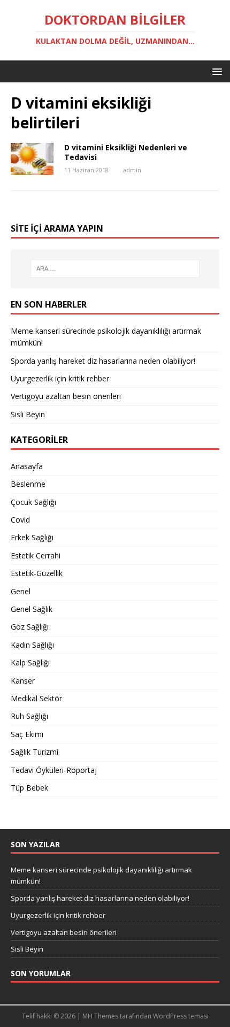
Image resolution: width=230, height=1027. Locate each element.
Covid (20, 520)
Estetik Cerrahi (35, 555)
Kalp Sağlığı (30, 662)
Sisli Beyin (28, 414)
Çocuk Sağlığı (33, 502)
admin (132, 170)
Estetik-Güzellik (37, 573)
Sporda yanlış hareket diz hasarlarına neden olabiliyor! (103, 361)
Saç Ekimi (27, 734)
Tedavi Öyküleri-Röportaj (54, 770)
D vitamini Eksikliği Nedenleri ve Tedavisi (125, 152)
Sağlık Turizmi (34, 752)
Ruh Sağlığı (29, 716)
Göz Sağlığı (30, 627)
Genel (20, 591)
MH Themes (100, 1016)
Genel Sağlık (31, 609)
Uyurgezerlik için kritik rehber (60, 378)
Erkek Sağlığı (32, 537)
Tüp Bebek (29, 788)
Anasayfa (27, 466)
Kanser (23, 681)
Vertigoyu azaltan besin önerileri (66, 396)
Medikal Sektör (36, 698)
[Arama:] (115, 268)
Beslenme (28, 484)
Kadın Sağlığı (32, 645)
